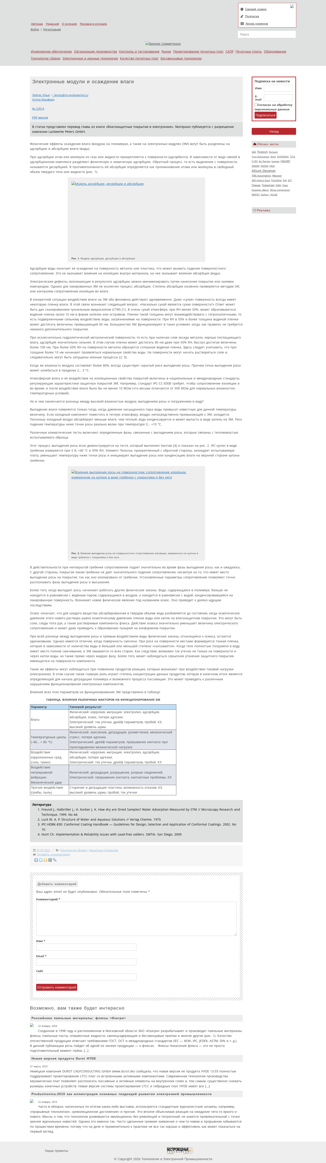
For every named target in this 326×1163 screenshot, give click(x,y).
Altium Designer (264, 171)
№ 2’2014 (38, 109)
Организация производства (95, 51)
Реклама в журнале (93, 24)
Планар (256, 185)
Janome (275, 161)
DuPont (265, 194)
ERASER (255, 165)
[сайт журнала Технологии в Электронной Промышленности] (112, 1150)
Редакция (52, 24)
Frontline (276, 180)
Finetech (262, 151)
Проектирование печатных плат (198, 51)
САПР (230, 51)
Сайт (39, 971)
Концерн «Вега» (260, 189)
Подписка (252, 16)
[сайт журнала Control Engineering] (209, 1150)
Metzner (277, 175)
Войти (35, 29)
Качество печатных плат (139, 58)
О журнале (69, 24)
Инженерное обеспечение (51, 51)
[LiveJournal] (55, 860)
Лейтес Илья (41, 95)
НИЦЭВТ (285, 161)
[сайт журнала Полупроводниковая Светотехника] (145, 1150)
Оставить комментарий (53, 854)
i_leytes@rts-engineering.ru (70, 95)
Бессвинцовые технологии (181, 58)
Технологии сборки (45, 58)
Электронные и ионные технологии (90, 58)
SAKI (254, 151)
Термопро (268, 185)
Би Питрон (264, 161)
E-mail (258, 98)
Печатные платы (249, 51)
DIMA (278, 185)
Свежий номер (256, 9)
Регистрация (52, 29)
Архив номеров (256, 23)
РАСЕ (272, 165)
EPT (290, 180)
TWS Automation (261, 175)
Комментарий (48, 899)
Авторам (37, 24)
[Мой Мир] (50, 860)
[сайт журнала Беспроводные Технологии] (180, 1150)
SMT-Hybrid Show (261, 180)
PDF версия (40, 117)
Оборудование (275, 51)
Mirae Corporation (280, 189)
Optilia (264, 165)
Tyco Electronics (260, 156)
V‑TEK (255, 161)
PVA (285, 180)
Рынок (166, 51)
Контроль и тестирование (139, 51)
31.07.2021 (44, 850)
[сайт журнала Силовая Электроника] (84, 1150)
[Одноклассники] (45, 860)
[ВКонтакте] (36, 860)
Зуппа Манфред (43, 99)
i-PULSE (273, 194)
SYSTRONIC (283, 156)
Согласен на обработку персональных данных (273, 107)
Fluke (285, 185)
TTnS (292, 156)
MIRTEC (256, 194)
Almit (273, 156)
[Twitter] (41, 860)
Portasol (273, 151)
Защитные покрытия (103, 850)
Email (41, 956)
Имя (258, 88)
